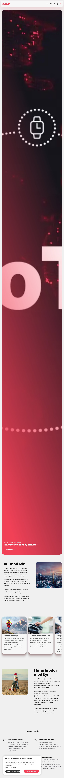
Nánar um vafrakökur (10, 767)
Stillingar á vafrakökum (13, 771)
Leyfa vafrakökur (31, 771)
